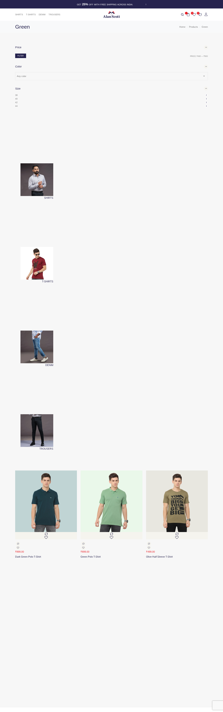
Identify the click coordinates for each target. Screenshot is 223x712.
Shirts (19, 14)
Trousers (54, 14)
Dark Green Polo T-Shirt (28, 556)
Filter (20, 56)
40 (16, 99)
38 (16, 95)
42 (16, 102)
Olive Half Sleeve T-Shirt (159, 556)
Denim (42, 14)
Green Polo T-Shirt (91, 556)
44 (16, 106)
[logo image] (111, 14)
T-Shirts (31, 14)
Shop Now (140, 4)
